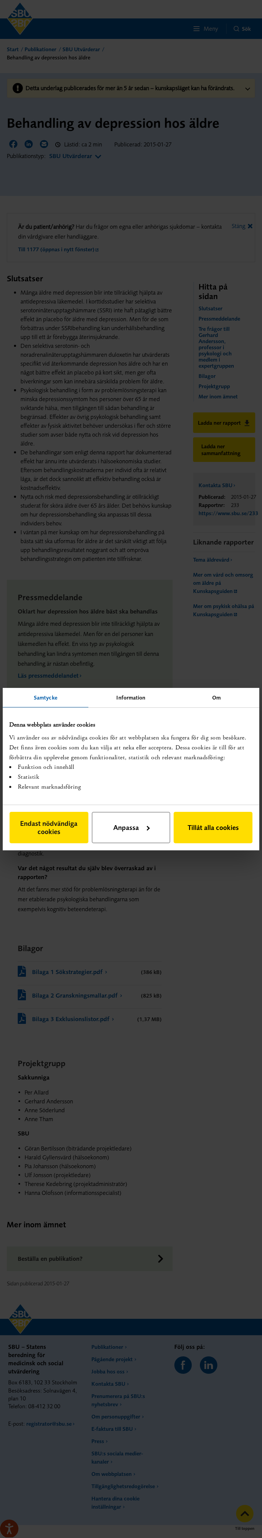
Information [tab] (130, 697)
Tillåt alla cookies (213, 827)
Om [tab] (216, 697)
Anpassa (126, 827)
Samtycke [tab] (45, 697)
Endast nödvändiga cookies (48, 827)
